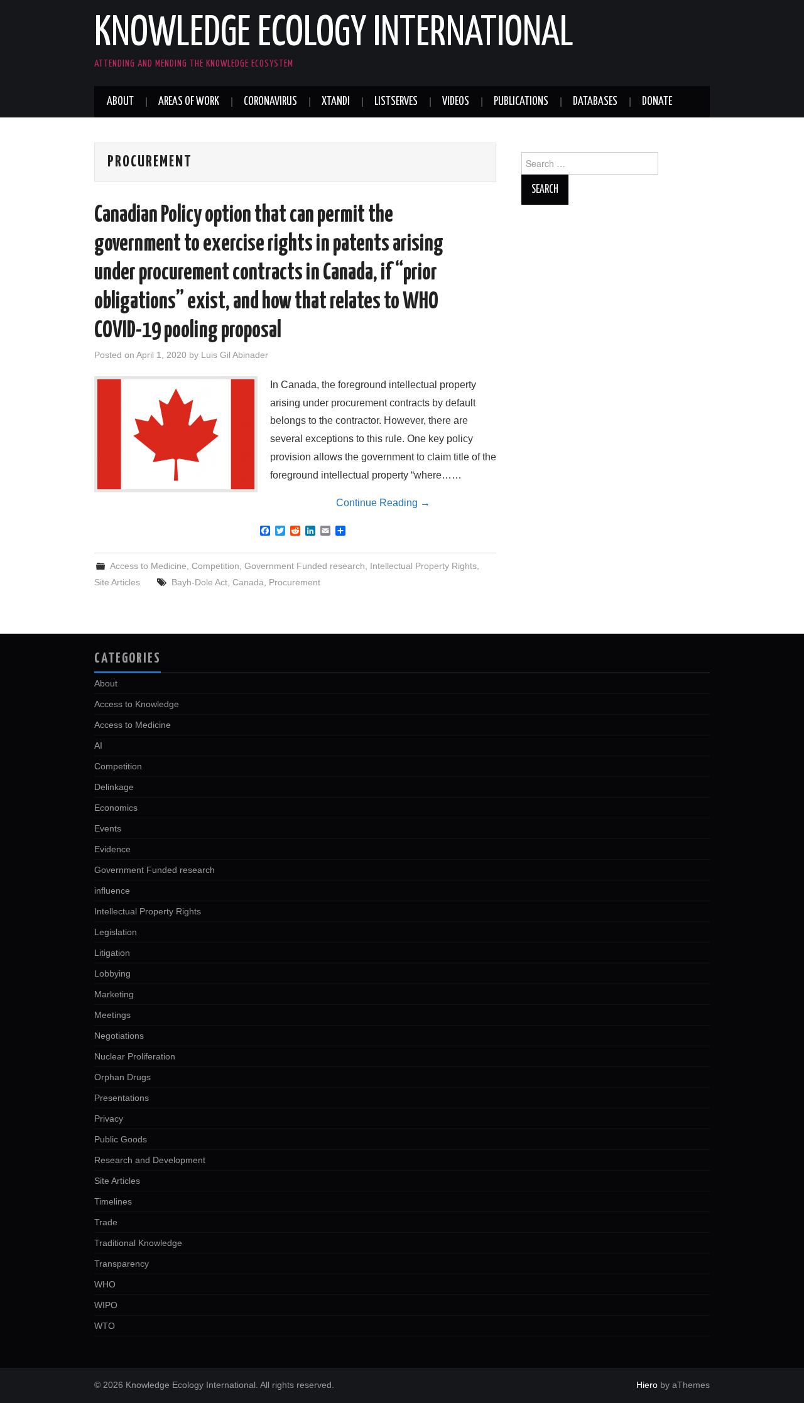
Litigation (112, 953)
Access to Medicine (148, 566)
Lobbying (112, 973)
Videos (455, 101)
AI (98, 745)
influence (112, 891)
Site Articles (117, 582)
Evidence (112, 849)
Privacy (108, 1118)
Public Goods (120, 1139)
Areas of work (188, 101)
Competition (215, 566)
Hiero (647, 1385)
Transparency (121, 1264)
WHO (105, 1284)
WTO (104, 1326)
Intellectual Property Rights (423, 566)
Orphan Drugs (122, 1077)
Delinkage (114, 787)
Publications (521, 101)
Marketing (114, 994)
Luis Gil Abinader (234, 355)
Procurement (294, 582)
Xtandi (336, 101)
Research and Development (149, 1160)
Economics (116, 808)
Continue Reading (383, 502)
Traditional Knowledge (138, 1243)
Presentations (121, 1098)
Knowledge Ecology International (333, 34)
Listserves (396, 101)
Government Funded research (304, 566)
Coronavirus (270, 101)
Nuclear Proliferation (134, 1056)
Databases (595, 101)
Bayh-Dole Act (199, 582)
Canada (248, 582)
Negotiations (119, 1036)
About (120, 101)
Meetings (112, 1015)
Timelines (113, 1201)
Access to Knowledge (136, 704)
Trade (105, 1222)
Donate (657, 101)
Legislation (115, 932)
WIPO (105, 1305)
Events (107, 828)
